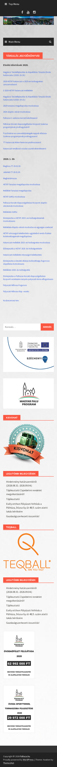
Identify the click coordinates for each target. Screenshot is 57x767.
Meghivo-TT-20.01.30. (12, 166)
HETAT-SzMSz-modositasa (14, 196)
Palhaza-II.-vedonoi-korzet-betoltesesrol (20, 118)
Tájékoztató (13, 499)
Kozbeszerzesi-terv (11, 300)
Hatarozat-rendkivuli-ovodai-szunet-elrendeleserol (24, 148)
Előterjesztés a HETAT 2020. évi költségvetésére (22, 248)
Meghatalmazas (10, 178)
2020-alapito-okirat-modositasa (16, 112)
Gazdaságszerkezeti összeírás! (22, 516)
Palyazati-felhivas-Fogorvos (15, 285)
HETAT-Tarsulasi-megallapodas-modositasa (21, 184)
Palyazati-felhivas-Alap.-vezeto (16, 291)
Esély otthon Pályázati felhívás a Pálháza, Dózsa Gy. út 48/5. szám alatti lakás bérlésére (27, 507)
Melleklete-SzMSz (10, 212)
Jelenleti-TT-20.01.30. (11, 172)
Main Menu (14, 41)
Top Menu (14, 4)
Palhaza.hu (25, 756)
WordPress (28, 759)
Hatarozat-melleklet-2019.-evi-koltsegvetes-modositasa (26, 242)
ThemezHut (8, 763)
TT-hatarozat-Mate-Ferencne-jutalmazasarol (22, 142)
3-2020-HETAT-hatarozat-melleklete (18, 90)
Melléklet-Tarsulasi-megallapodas (17, 190)
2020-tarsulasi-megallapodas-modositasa (21, 105)
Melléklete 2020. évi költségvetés (16, 270)
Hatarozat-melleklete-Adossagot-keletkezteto (22, 254)
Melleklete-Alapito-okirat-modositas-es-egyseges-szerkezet (28, 227)
